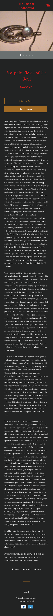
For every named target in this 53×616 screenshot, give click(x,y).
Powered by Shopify (27, 601)
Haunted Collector (26, 6)
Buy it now (25, 109)
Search (26, 592)
